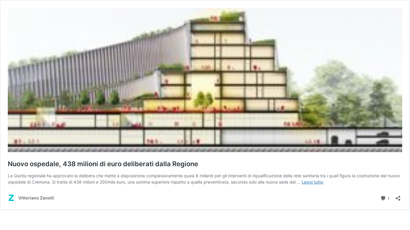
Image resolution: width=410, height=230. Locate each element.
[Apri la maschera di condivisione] (398, 196)
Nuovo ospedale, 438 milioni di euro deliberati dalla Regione (103, 164)
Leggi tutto (312, 181)
